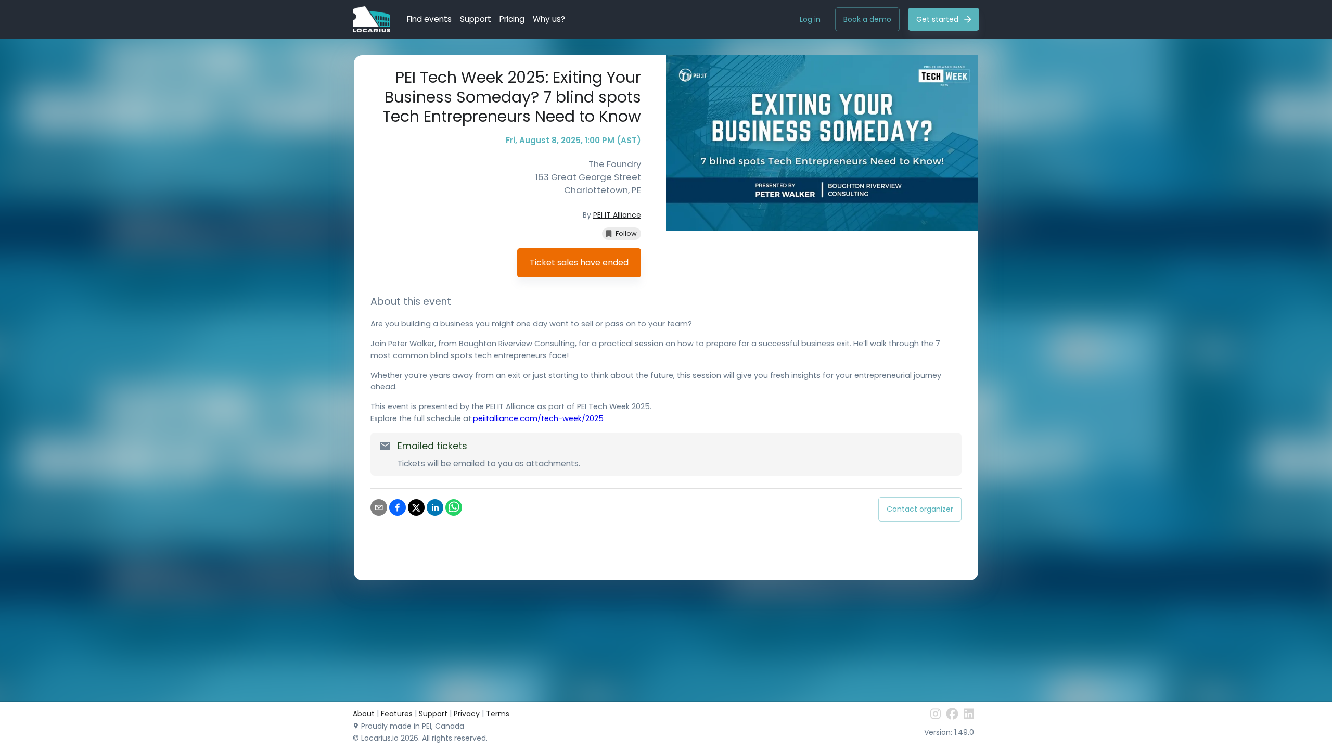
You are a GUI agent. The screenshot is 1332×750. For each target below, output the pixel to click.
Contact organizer (920, 509)
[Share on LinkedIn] (435, 509)
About (364, 713)
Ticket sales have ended (579, 263)
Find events (429, 19)
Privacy (467, 713)
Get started (937, 19)
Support (475, 19)
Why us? (549, 19)
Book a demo (867, 19)
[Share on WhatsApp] (453, 509)
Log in (810, 19)
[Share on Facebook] (397, 509)
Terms (497, 713)
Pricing (511, 19)
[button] (621, 233)
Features (397, 713)
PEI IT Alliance (617, 215)
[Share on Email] (378, 509)
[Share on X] (416, 509)
